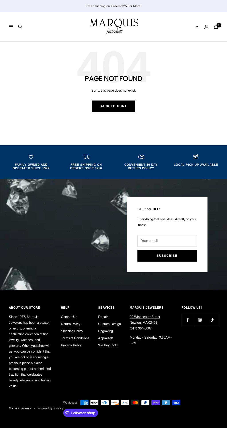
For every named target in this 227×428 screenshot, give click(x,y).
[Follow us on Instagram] (200, 320)
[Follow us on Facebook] (188, 320)
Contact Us (69, 317)
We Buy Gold (107, 345)
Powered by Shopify (50, 408)
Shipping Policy (72, 331)
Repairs (104, 317)
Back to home (113, 106)
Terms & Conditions (75, 338)
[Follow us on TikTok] (212, 320)
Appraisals (106, 338)
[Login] (206, 27)
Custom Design (109, 324)
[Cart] (216, 27)
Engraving (105, 331)
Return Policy (70, 324)
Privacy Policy (71, 345)
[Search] (20, 27)
